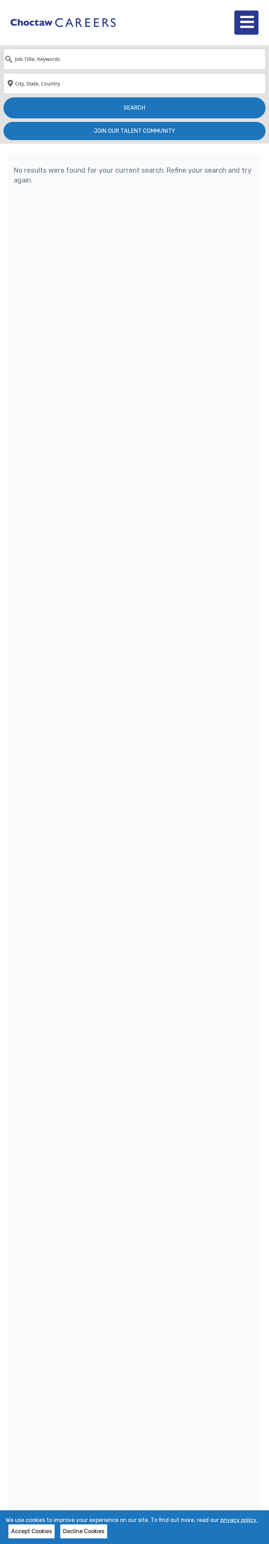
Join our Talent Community (134, 130)
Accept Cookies (31, 1531)
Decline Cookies (83, 1531)
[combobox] (134, 59)
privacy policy (239, 1520)
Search (134, 107)
